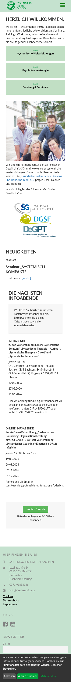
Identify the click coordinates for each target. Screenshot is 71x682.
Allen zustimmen (27, 676)
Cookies (8, 596)
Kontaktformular (35, 509)
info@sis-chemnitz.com (22, 590)
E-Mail (6, 644)
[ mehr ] (26, 278)
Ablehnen (9, 676)
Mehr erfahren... (50, 676)
